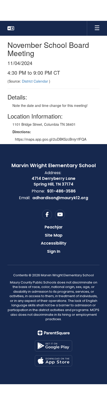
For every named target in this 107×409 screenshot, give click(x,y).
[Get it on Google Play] (53, 345)
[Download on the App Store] (53, 360)
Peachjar (54, 227)
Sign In (53, 251)
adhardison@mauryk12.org (60, 198)
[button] (10, 28)
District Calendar (35, 81)
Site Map (53, 235)
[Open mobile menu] (97, 28)
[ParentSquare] (53, 333)
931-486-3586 (61, 191)
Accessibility (53, 243)
